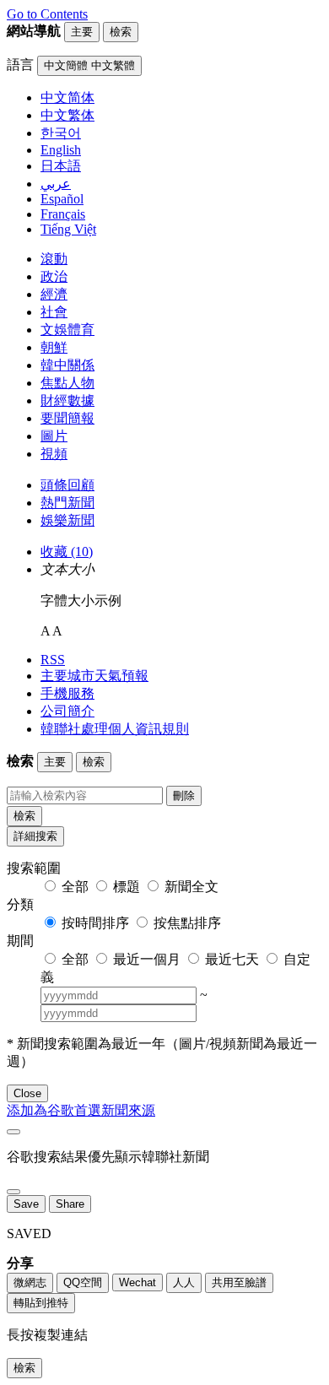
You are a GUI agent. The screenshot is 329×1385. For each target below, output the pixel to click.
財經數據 (67, 400)
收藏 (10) (66, 551)
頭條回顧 (67, 485)
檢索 (24, 815)
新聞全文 (191, 886)
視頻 (53, 453)
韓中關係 (67, 365)
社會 (53, 312)
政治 (53, 276)
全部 (75, 886)
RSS (52, 659)
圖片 (53, 436)
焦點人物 (67, 383)
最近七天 (232, 959)
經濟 (53, 294)
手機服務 (67, 693)
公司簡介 (67, 711)
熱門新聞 (67, 502)
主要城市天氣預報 (94, 675)
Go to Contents (47, 14)
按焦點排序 (187, 923)
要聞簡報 (67, 418)
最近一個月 (147, 959)
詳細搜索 (35, 836)
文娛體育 (67, 329)
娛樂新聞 (67, 520)
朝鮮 (53, 347)
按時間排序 (95, 923)
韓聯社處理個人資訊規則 (114, 729)
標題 (126, 886)
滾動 (53, 259)
